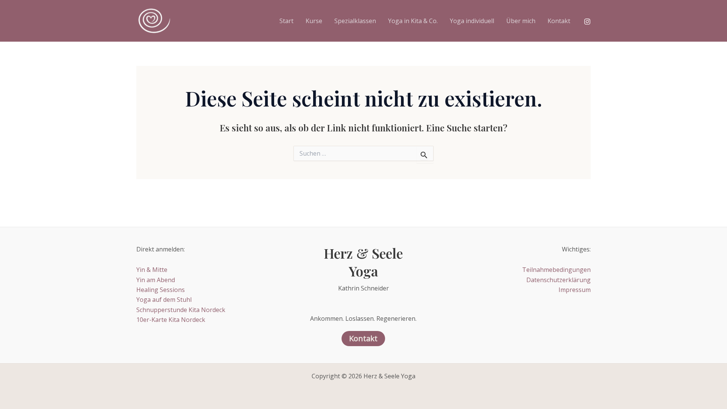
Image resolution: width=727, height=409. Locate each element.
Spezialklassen (355, 21)
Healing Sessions (160, 290)
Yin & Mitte (151, 269)
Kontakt (559, 21)
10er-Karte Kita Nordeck (170, 319)
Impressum (575, 290)
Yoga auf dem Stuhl (164, 299)
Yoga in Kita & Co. (413, 21)
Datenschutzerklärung (558, 280)
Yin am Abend (155, 280)
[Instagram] (587, 21)
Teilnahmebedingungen (556, 269)
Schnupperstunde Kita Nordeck (180, 310)
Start (286, 21)
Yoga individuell (472, 21)
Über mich (520, 21)
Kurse (314, 21)
